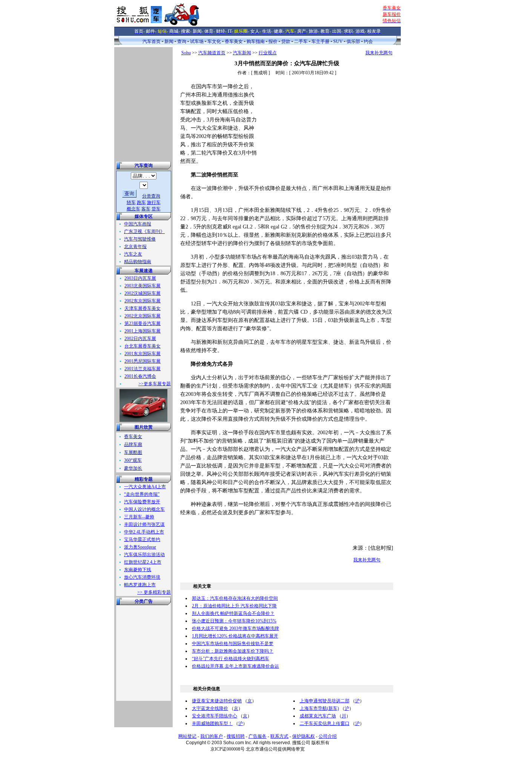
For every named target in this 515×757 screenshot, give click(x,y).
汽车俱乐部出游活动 (144, 554)
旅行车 (154, 202)
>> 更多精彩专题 (154, 592)
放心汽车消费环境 (142, 577)
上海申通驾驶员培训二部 (324, 700)
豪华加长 (133, 468)
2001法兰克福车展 (142, 368)
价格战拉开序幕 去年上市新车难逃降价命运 (235, 666)
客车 (145, 208)
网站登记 (187, 736)
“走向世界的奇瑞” (141, 494)
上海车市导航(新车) (319, 708)
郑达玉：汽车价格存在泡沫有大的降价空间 (235, 598)
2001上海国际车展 (142, 331)
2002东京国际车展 (142, 300)
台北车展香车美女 (142, 346)
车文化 (214, 41)
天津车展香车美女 (142, 308)
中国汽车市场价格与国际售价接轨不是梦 (232, 643)
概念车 (133, 208)
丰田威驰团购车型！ (212, 723)
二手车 (301, 41)
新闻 (168, 41)
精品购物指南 (137, 261)
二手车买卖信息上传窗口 (324, 723)
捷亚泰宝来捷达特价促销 (217, 700)
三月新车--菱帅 (139, 516)
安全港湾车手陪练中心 (214, 716)
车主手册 (320, 41)
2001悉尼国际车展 (142, 361)
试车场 (197, 41)
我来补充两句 (378, 52)
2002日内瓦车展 (140, 338)
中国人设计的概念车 (144, 509)
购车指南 (256, 41)
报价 (272, 41)
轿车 (131, 202)
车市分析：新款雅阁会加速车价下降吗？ (232, 651)
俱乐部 (353, 41)
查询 (181, 41)
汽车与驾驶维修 (140, 239)
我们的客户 (211, 736)
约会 (368, 41)
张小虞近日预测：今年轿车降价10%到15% (234, 621)
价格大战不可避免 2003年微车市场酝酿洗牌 (235, 628)
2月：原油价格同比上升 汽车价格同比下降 (234, 605)
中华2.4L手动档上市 (144, 532)
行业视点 (268, 52)
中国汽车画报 (137, 224)
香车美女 (234, 41)
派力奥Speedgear (140, 547)
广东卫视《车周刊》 (144, 231)
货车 (156, 208)
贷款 (285, 41)
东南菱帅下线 (137, 569)
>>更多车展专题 (154, 383)
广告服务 (257, 736)
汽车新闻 (242, 52)
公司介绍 (328, 736)
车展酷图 (133, 452)
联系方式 (279, 736)
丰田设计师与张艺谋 (144, 524)
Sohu (186, 52)
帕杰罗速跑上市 (140, 584)
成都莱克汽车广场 (318, 716)
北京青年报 (135, 246)
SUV (338, 41)
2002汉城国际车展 (142, 293)
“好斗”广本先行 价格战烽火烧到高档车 (230, 658)
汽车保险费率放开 (142, 501)
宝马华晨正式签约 (142, 539)
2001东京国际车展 (142, 353)
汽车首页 (152, 41)
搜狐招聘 (236, 736)
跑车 (141, 202)
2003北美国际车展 (142, 285)
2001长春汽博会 (140, 376)
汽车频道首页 (211, 52)
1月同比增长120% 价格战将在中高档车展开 (235, 636)
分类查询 (151, 196)
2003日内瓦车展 (140, 278)
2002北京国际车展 (142, 316)
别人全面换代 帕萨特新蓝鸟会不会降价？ (233, 613)
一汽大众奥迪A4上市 (145, 486)
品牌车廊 (133, 444)
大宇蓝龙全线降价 (210, 708)
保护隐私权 (303, 736)
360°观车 (133, 460)
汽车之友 (133, 254)
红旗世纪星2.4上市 (142, 562)
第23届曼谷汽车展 (142, 323)
